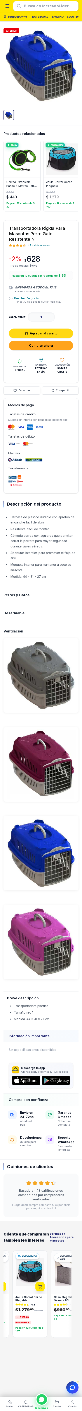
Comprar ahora (41, 345)
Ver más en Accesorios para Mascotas (61, 1237)
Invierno (58, 16)
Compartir (63, 390)
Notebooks (40, 16)
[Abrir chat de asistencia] (72, 1387)
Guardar (24, 390)
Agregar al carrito (44, 333)
